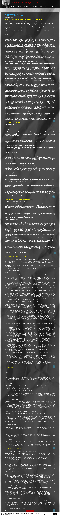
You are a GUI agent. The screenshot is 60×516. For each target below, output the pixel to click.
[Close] (58, 514)
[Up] (54, 121)
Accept (55, 514)
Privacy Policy (7, 514)
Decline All (49, 514)
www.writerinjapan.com (25, 2)
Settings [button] (43, 514)
